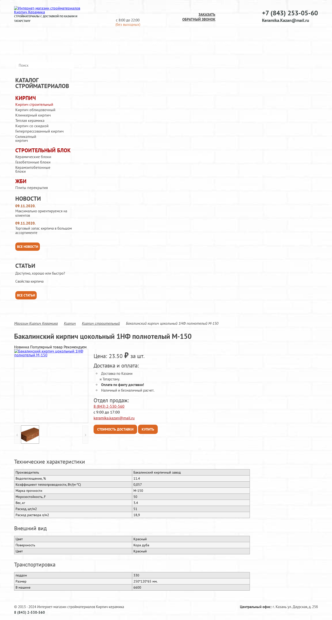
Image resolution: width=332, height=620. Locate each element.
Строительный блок (43, 150)
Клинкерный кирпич (33, 115)
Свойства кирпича (29, 281)
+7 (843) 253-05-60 (290, 13)
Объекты (302, 43)
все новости (27, 246)
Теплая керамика (29, 120)
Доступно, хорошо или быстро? (40, 273)
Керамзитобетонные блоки (32, 169)
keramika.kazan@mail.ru (114, 417)
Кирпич (25, 98)
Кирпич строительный (34, 104)
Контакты (262, 43)
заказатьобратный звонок (198, 17)
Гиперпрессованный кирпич (39, 131)
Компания (72, 43)
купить (148, 429)
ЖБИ (20, 181)
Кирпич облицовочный (35, 110)
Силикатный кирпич (25, 138)
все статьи (26, 295)
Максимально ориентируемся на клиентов (41, 213)
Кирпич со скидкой (32, 126)
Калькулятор (116, 43)
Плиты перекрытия (31, 187)
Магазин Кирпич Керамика (36, 323)
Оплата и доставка (213, 43)
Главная (33, 43)
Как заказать (162, 43)
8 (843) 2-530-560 (109, 406)
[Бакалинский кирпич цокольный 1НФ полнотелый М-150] (51, 386)
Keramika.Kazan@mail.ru (285, 20)
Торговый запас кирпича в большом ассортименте (43, 230)
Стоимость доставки (115, 429)
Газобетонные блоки (33, 162)
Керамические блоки (33, 157)
